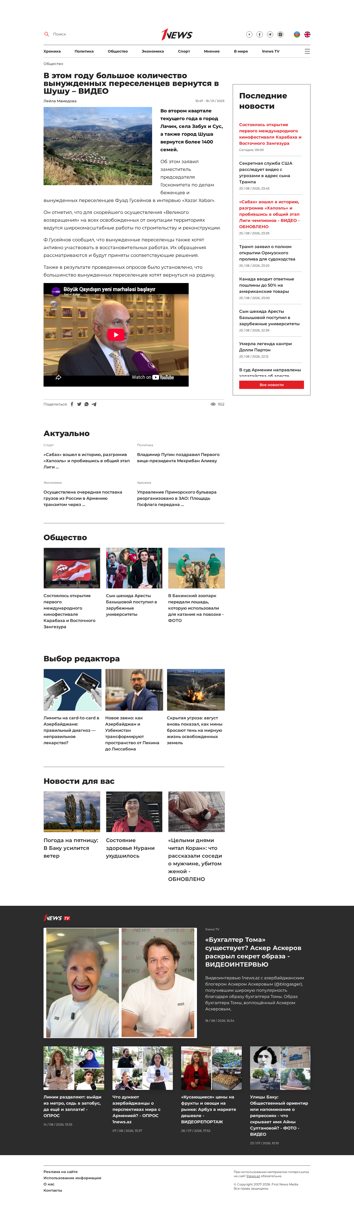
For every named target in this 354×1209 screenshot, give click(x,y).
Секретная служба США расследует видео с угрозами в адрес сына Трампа (265, 172)
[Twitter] (79, 404)
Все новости (272, 384)
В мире (241, 51)
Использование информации (72, 1178)
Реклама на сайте (61, 1172)
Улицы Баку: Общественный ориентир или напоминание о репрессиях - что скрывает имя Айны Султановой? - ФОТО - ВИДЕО (279, 1116)
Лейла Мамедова (60, 101)
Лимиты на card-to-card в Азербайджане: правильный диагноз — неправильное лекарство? (71, 730)
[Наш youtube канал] (249, 34)
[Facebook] (72, 404)
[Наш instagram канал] (280, 34)
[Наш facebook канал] (260, 34)
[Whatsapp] (86, 404)
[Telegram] (93, 404)
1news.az (253, 1176)
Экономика (153, 51)
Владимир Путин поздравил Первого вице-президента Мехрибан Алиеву (178, 457)
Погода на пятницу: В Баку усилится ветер (71, 848)
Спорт (184, 51)
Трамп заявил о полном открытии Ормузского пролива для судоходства (267, 253)
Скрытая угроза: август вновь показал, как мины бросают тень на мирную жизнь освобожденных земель (194, 730)
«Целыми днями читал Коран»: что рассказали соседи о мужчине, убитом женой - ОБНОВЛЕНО (195, 859)
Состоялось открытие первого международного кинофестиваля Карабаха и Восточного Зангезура (69, 611)
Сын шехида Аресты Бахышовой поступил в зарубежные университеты (131, 605)
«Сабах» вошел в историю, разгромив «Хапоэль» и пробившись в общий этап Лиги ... (87, 460)
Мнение (212, 51)
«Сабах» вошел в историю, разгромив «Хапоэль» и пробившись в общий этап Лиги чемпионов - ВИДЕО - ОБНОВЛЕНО (269, 214)
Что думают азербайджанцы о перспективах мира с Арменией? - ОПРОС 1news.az (136, 1109)
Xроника (52, 51)
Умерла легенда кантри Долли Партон (265, 346)
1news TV (270, 51)
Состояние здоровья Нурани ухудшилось (130, 848)
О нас (49, 1184)
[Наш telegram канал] (270, 34)
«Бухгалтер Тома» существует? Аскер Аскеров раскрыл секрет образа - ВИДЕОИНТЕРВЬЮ (253, 952)
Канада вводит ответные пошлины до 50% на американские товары (266, 285)
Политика (84, 51)
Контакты (53, 1190)
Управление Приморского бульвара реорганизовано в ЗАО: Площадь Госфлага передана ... (177, 498)
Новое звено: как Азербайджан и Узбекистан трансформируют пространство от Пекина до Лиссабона (132, 733)
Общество (118, 51)
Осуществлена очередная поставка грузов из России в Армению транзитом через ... (83, 498)
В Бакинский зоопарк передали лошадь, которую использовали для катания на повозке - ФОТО (196, 608)
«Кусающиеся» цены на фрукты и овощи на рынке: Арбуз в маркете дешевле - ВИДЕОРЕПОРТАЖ (208, 1109)
